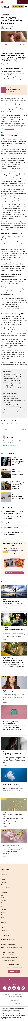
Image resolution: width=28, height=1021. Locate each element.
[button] (22, 2)
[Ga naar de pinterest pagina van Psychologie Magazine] (23, 988)
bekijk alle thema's (17, 424)
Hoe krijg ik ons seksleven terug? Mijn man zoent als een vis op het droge (15, 522)
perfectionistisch (9, 129)
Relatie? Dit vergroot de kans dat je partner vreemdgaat (13, 533)
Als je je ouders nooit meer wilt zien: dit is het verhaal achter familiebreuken (15, 512)
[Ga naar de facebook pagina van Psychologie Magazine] (5, 988)
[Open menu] (26, 6)
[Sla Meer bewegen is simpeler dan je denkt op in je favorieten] (25, 799)
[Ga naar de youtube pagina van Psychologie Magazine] (14, 988)
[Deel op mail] (23, 429)
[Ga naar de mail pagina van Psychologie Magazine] (9, 988)
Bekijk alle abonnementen (14, 573)
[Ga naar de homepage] (5, 7)
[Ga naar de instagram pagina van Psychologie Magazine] (18, 988)
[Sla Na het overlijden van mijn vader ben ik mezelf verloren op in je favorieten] (25, 738)
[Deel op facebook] (20, 429)
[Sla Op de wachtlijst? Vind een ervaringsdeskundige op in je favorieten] (25, 707)
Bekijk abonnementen (18, 6)
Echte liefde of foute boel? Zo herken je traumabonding (14, 517)
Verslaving (7, 14)
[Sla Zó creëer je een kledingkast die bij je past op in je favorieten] (25, 614)
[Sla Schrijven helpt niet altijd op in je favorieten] (25, 770)
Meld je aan (13, 971)
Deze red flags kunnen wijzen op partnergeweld (12, 528)
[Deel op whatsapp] (25, 429)
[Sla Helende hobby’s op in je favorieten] (25, 677)
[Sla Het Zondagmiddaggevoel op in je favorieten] (25, 586)
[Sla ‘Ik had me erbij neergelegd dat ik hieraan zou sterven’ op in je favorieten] (9, 470)
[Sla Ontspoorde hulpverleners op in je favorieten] (25, 831)
